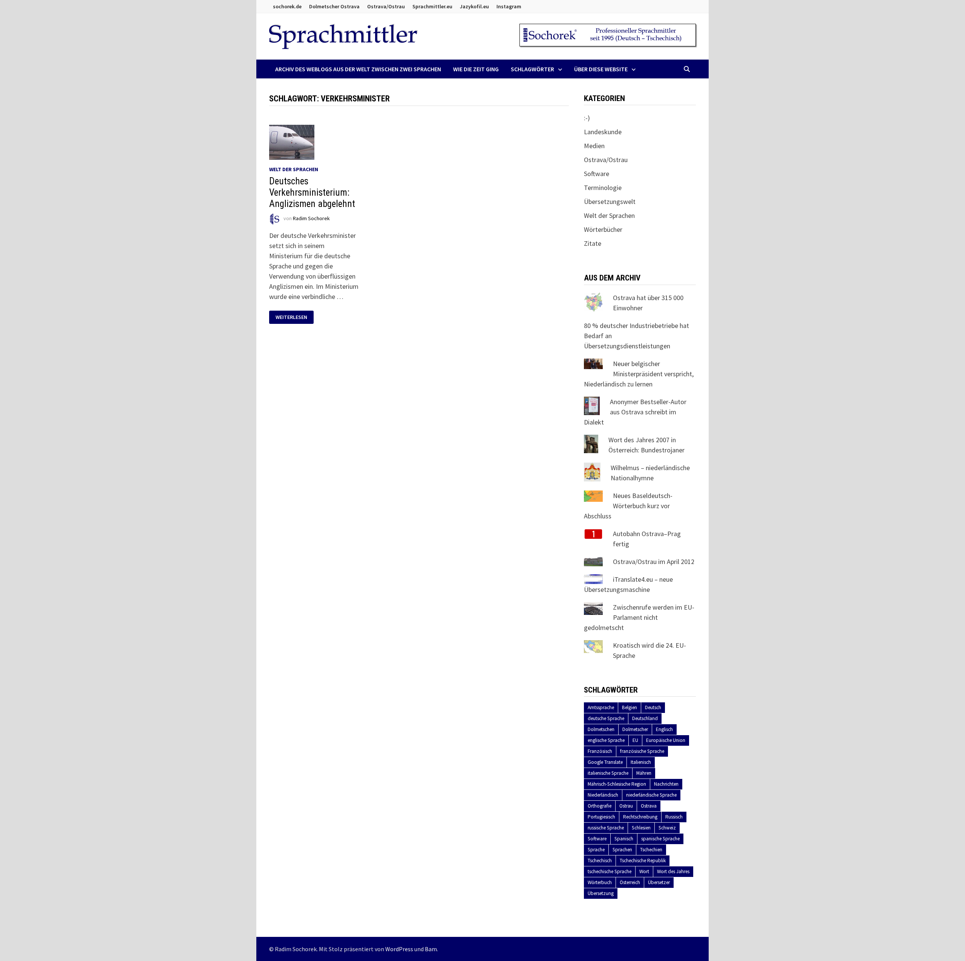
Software (596, 173)
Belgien (629, 707)
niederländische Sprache (651, 795)
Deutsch (653, 707)
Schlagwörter (532, 69)
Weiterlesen (294, 317)
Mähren (643, 773)
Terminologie (603, 187)
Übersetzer (659, 882)
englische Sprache (606, 740)
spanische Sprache (660, 838)
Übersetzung (601, 893)
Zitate (592, 243)
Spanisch (623, 838)
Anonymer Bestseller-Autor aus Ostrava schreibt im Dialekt (635, 411)
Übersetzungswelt (610, 201)
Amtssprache (601, 707)
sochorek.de (287, 6)
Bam (431, 949)
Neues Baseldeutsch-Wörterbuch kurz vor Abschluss (628, 505)
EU (635, 740)
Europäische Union (665, 740)
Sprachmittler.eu (432, 6)
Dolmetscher (635, 729)
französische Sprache (642, 751)
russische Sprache (606, 828)
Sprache (596, 849)
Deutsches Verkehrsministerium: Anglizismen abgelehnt (312, 192)
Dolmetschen (601, 729)
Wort (644, 871)
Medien (594, 145)
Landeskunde (603, 131)
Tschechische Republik (643, 860)
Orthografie (599, 806)
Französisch (600, 751)
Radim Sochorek (311, 218)
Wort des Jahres (673, 871)
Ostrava (649, 806)
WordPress (399, 949)
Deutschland (645, 718)
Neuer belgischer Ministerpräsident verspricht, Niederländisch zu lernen (639, 373)
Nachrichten (666, 784)
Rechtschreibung (640, 817)
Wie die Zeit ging (476, 69)
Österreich (630, 882)
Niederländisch (603, 795)
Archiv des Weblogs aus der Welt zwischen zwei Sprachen (358, 69)
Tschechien (651, 849)
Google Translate (605, 762)
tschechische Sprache (609, 871)
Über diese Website (601, 69)
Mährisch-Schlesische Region (617, 784)
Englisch (664, 729)
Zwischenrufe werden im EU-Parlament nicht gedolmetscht (639, 617)
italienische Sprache (608, 773)
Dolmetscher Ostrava (334, 6)
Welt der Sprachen (293, 169)
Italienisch (641, 762)
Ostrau (626, 806)
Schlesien (641, 828)
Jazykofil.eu (474, 6)
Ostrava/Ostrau (386, 6)
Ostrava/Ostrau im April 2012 (653, 561)
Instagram (508, 6)
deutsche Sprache (606, 718)
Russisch (674, 817)
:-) (587, 117)
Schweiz (667, 828)
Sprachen (622, 849)
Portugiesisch (601, 817)
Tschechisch (600, 860)
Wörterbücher (603, 229)
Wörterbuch (600, 882)
